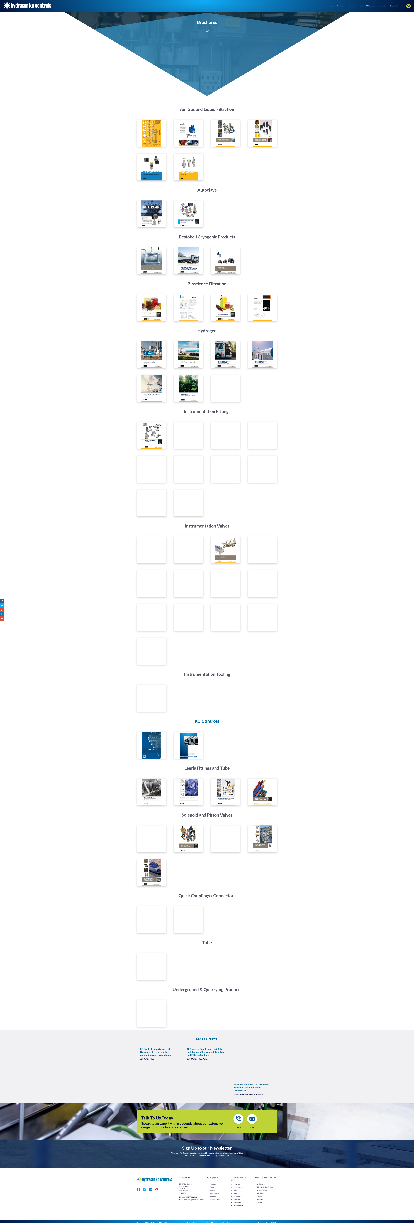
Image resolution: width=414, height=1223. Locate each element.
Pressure (237, 1199)
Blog (152, 1059)
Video (212, 1187)
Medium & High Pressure (265, 1187)
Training (351, 6)
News (361, 6)
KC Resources (370, 6)
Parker (205, 1059)
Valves (259, 1196)
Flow (235, 1190)
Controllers (238, 1187)
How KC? (213, 1196)
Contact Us (394, 6)
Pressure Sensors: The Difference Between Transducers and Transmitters (251, 1087)
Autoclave (261, 1184)
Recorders (237, 1202)
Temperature (238, 1205)
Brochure (213, 1190)
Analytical (237, 1184)
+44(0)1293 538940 (189, 1197)
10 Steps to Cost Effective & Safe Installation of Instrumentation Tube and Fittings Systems (206, 1052)
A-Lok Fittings (262, 1190)
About (383, 6)
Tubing (259, 1202)
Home (332, 6)
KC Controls (207, 721)
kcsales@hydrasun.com (194, 1199)
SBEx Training (214, 1193)
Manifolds (260, 1193)
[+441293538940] (408, 8)
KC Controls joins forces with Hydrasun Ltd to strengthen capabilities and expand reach (156, 1052)
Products (340, 6)
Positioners (238, 1196)
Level (235, 1193)
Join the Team (215, 1199)
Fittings (260, 1199)
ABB (246, 1094)
